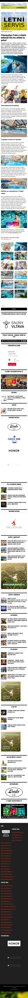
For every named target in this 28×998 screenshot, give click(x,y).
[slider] (24, 341)
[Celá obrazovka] (25, 388)
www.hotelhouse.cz (6, 867)
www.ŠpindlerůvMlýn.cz (7, 878)
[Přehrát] (2, 341)
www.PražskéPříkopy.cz (18, 839)
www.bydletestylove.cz (6, 918)
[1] (14, 688)
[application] (14, 341)
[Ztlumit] (21, 341)
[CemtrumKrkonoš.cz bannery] (14, 6)
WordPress (16, 996)
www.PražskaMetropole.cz (7, 883)
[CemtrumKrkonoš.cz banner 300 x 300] (14, 573)
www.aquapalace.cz (6, 239)
